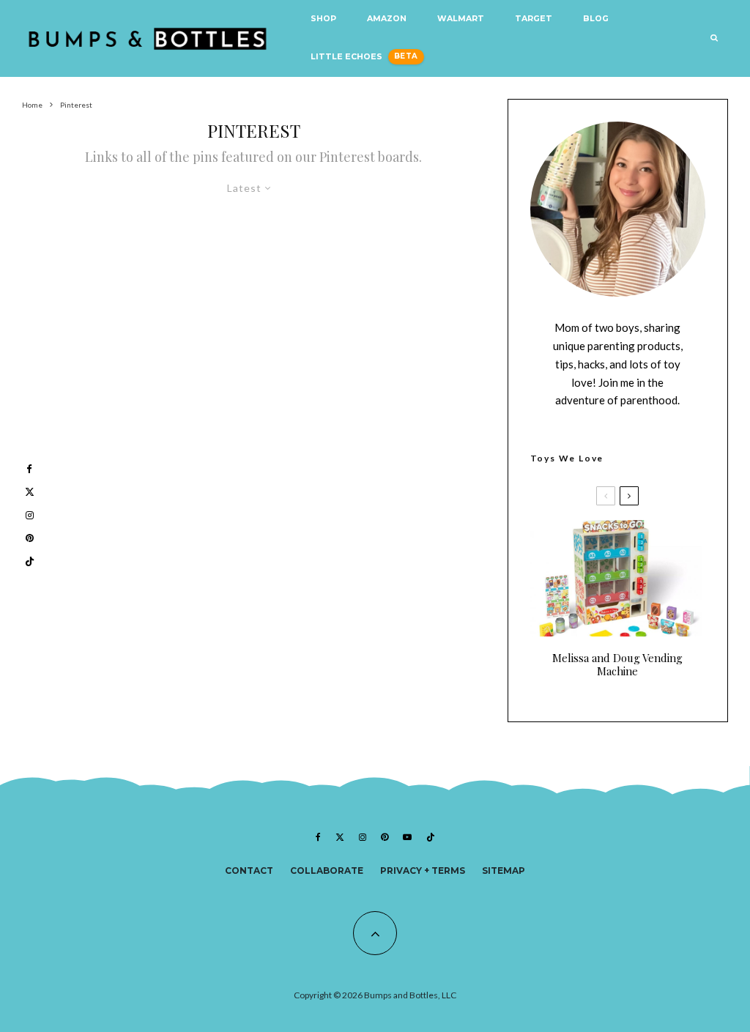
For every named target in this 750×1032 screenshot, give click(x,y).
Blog (596, 18)
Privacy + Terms (422, 870)
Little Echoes (346, 57)
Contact (249, 870)
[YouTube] (407, 837)
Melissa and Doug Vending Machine (617, 664)
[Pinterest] (385, 837)
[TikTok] (430, 837)
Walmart (460, 18)
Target (533, 18)
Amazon (386, 18)
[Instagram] (363, 837)
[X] (340, 837)
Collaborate (326, 870)
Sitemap (503, 870)
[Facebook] (318, 837)
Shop (323, 18)
